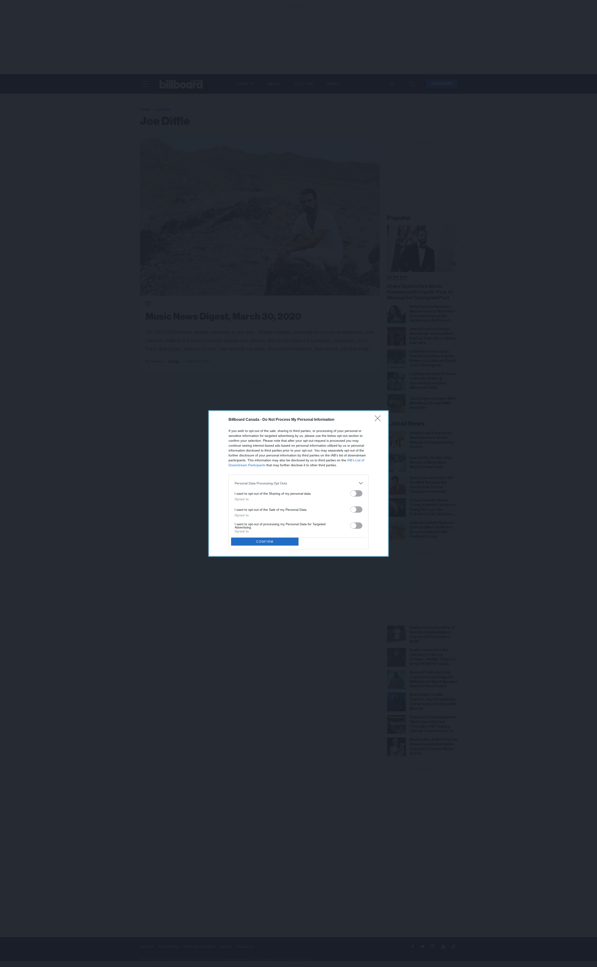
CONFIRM (265, 541)
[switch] (356, 493)
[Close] (379, 419)
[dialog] (298, 483)
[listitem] (298, 483)
